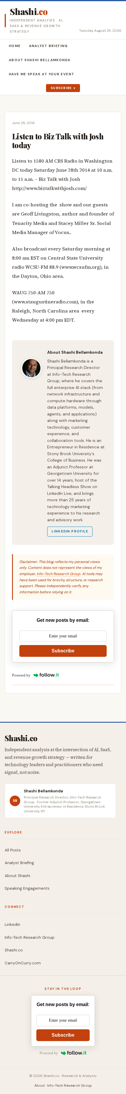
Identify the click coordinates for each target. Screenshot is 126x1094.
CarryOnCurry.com (23, 963)
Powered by (21, 675)
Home (15, 46)
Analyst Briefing (48, 46)
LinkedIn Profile (70, 531)
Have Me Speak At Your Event (41, 74)
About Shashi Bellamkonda (39, 60)
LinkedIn (12, 924)
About (39, 1085)
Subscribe (61, 88)
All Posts (13, 850)
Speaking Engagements (27, 888)
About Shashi (17, 875)
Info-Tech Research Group (58, 574)
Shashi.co (14, 950)
